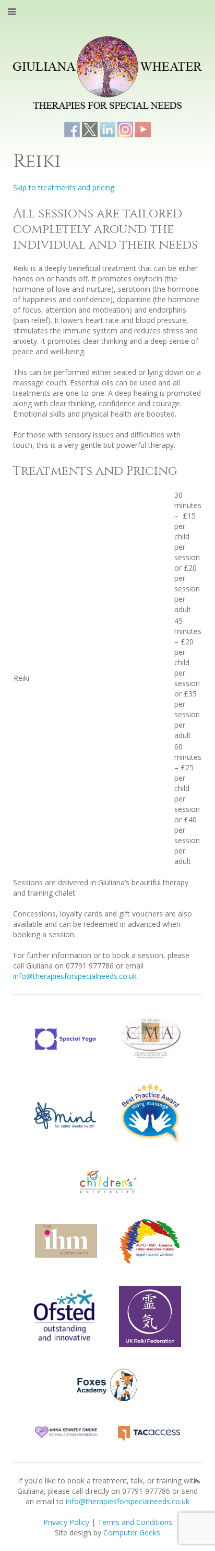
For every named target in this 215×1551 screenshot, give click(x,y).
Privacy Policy (66, 1522)
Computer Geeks (131, 1532)
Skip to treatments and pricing (63, 187)
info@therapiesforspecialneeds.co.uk (75, 976)
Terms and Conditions (135, 1522)
